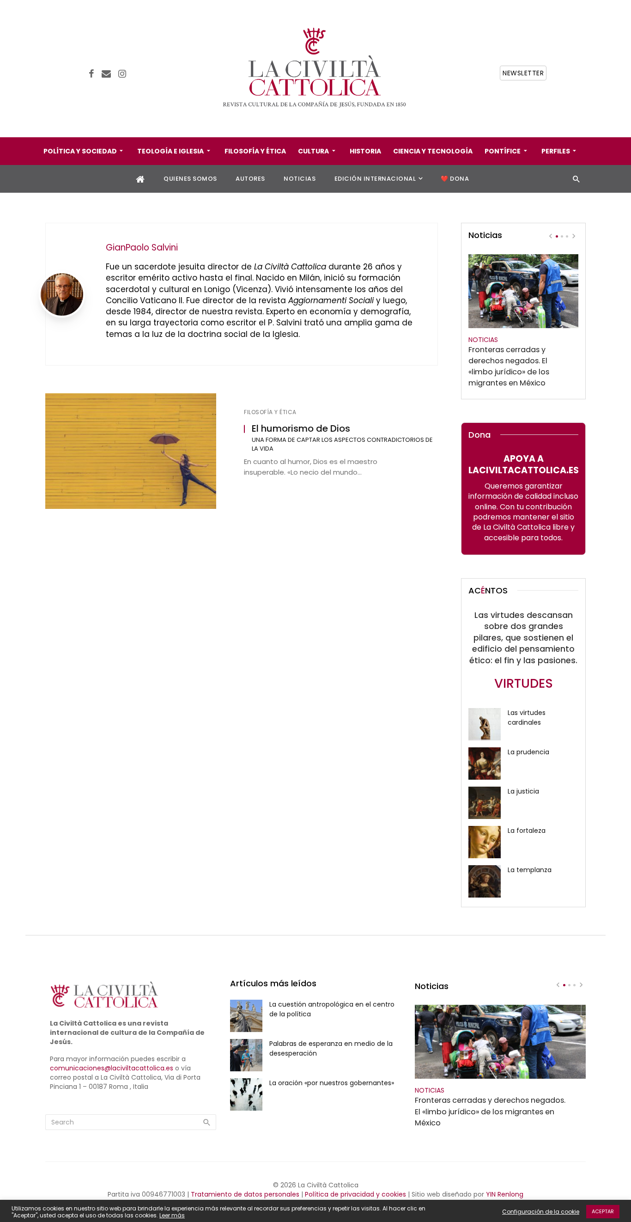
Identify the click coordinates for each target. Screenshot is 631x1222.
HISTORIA (365, 151)
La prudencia (528, 752)
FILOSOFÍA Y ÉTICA (255, 151)
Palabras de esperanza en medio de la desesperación (331, 1048)
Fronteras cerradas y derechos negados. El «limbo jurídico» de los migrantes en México (508, 366)
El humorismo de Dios (301, 428)
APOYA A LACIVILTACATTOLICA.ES (523, 464)
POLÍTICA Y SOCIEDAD (80, 151)
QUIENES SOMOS (190, 178)
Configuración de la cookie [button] (540, 1211)
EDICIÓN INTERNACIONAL (375, 178)
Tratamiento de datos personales (245, 1194)
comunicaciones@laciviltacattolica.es (111, 1068)
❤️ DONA (455, 178)
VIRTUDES (523, 683)
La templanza (530, 869)
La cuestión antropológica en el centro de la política (331, 1009)
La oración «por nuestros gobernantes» (331, 1083)
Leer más (172, 1215)
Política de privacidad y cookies (355, 1194)
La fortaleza (527, 830)
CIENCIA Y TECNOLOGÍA (433, 151)
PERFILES (555, 151)
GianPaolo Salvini (142, 247)
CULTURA (313, 151)
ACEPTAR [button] (603, 1211)
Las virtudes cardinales (527, 717)
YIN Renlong (504, 1194)
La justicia (523, 791)
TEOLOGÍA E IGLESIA (170, 151)
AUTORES (250, 178)
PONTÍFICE (503, 151)
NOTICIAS (300, 178)
